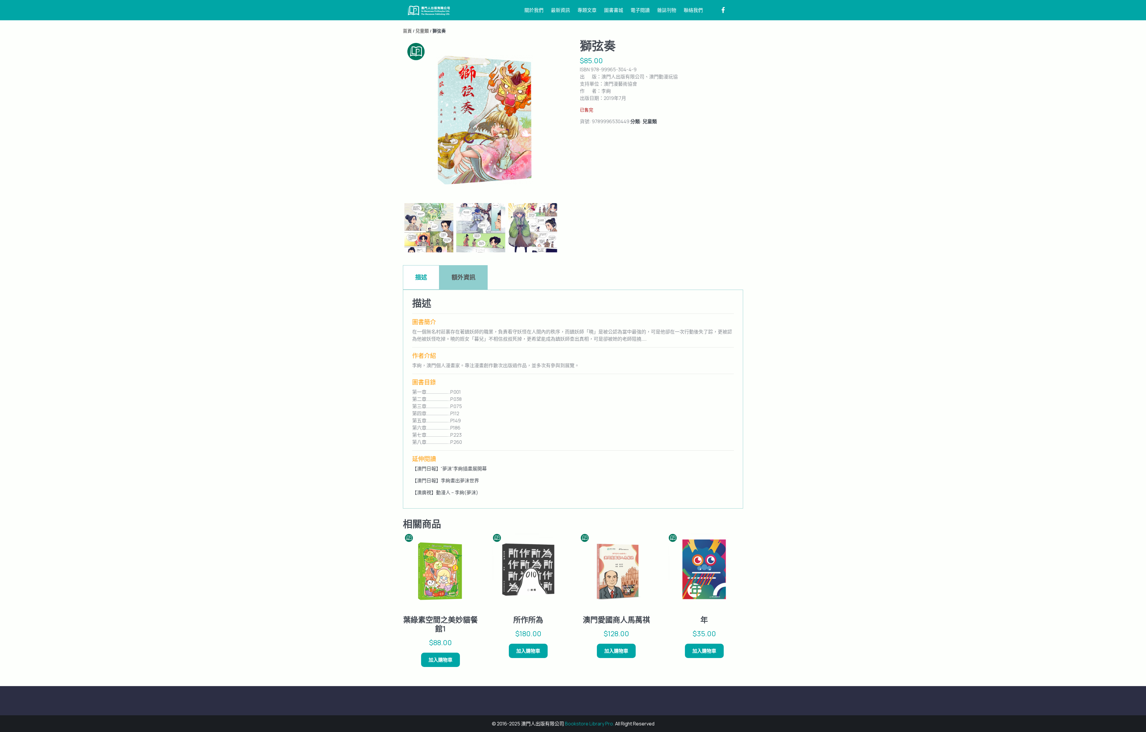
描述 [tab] (421, 277)
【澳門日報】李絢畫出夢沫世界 (445, 480)
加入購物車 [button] (440, 660)
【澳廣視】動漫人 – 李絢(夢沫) (445, 492)
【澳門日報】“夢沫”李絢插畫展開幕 (449, 468)
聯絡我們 (693, 10)
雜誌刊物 (666, 10)
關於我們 (533, 10)
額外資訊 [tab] (463, 277)
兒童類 (422, 31)
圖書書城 (613, 10)
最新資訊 (560, 10)
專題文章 (587, 10)
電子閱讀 (640, 10)
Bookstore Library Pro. (589, 723)
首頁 (407, 31)
